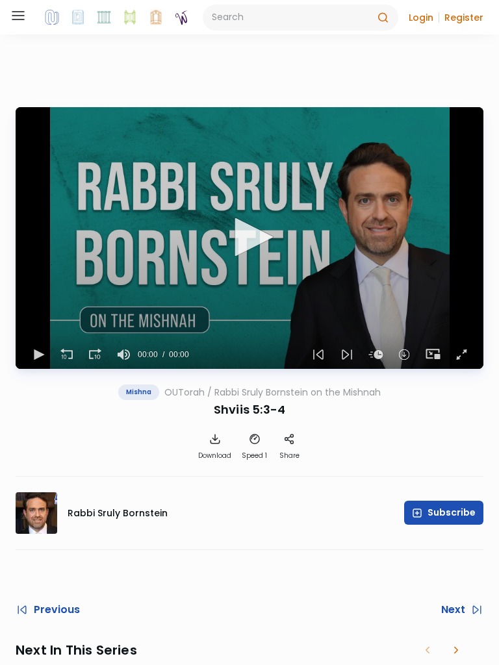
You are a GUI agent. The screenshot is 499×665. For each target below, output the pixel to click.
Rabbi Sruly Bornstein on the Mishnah (297, 392)
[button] (421, 17)
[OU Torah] (52, 17)
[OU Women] (182, 17)
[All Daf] (156, 17)
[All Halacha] (104, 17)
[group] (123, 354)
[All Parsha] (130, 17)
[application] (249, 238)
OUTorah (184, 392)
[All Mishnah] (78, 17)
